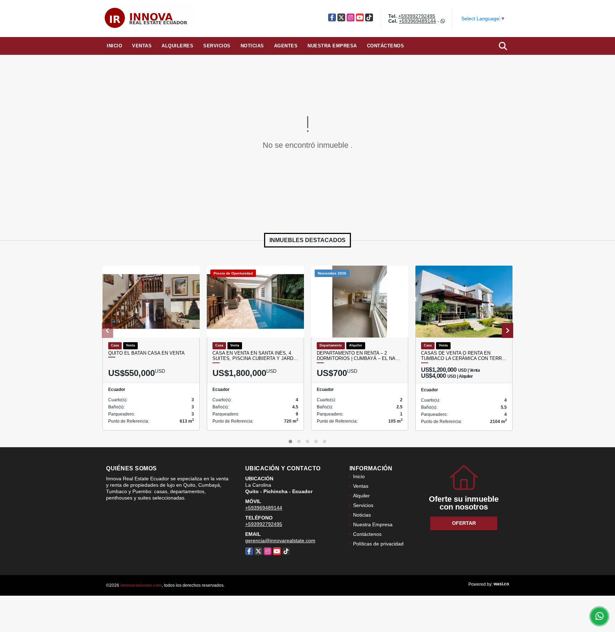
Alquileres (177, 45)
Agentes (286, 45)
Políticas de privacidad (378, 544)
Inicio (114, 45)
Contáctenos (385, 45)
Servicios (217, 45)
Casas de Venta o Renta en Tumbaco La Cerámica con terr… (463, 355)
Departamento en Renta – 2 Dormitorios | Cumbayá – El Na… (358, 355)
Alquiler (361, 495)
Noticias (252, 45)
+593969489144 (417, 21)
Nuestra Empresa (332, 45)
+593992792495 (416, 16)
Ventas (142, 45)
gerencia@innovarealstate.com (280, 540)
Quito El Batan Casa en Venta (146, 353)
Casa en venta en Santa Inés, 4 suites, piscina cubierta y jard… (255, 355)
